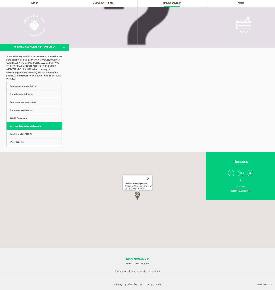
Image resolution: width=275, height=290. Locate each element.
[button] (137, 196)
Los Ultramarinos (152, 271)
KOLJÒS (268, 285)
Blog (148, 284)
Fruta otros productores (21, 110)
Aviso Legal (118, 284)
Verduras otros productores (23, 102)
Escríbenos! (241, 186)
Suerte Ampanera (18, 118)
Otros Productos (17, 142)
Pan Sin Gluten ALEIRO (21, 134)
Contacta (157, 284)
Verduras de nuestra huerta (23, 86)
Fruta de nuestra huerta (21, 94)
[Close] (148, 178)
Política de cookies (134, 284)
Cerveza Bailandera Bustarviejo (25, 126)
